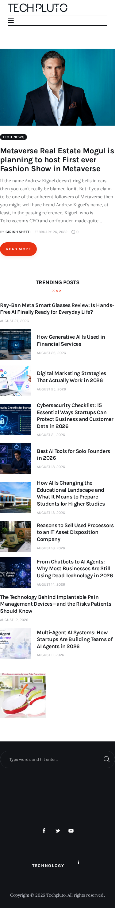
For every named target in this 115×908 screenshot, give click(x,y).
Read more (18, 249)
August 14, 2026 (51, 584)
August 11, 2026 (50, 655)
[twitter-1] (57, 831)
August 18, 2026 (51, 467)
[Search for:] (57, 759)
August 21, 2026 (51, 435)
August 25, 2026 (51, 389)
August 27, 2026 (14, 321)
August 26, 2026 (51, 353)
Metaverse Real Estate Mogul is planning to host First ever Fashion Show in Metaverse (57, 159)
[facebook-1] (44, 831)
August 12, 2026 (14, 620)
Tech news (13, 137)
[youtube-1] (71, 831)
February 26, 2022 (51, 232)
